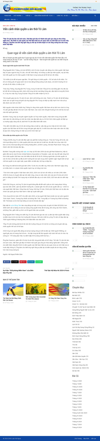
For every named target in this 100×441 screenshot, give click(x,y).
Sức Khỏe (75, 339)
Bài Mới (74, 295)
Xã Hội (74, 371)
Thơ (73, 345)
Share (7, 261)
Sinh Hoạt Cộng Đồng (79, 336)
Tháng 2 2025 (77, 404)
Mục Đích (86, 438)
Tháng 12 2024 (77, 410)
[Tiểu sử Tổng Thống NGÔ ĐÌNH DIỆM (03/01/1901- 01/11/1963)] (77, 39)
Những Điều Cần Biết (79, 333)
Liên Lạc (93, 438)
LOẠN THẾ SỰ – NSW (89, 159)
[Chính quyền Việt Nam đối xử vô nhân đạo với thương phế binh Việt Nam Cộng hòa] (77, 251)
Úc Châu (75, 350)
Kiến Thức (75, 321)
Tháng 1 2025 (76, 407)
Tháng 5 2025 (77, 395)
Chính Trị (12, 25)
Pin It (23, 261)
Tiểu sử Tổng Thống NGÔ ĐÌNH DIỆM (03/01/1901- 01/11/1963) (90, 40)
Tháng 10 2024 (77, 416)
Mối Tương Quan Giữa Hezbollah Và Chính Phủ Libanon (36, 298)
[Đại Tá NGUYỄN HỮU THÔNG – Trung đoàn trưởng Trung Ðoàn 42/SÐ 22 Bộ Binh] (77, 228)
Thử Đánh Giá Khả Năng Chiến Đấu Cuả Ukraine (12, 299)
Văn (73, 353)
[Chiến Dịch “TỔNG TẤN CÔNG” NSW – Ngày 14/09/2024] (77, 177)
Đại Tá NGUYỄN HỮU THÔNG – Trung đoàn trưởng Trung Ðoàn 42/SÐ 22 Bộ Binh (89, 230)
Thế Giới (75, 342)
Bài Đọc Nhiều (78, 25)
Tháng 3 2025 (77, 401)
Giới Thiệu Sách (77, 316)
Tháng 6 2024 (77, 427)
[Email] (96, 1)
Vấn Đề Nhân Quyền (81, 246)
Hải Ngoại (75, 318)
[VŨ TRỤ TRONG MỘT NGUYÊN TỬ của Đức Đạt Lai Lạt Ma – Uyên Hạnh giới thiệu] (77, 187)
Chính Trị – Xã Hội (62, 15)
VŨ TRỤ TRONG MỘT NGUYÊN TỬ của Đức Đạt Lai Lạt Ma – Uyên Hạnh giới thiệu (90, 189)
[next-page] (76, 217)
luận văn (26, 151)
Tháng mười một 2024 (79, 413)
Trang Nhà (7, 15)
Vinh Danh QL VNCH (81, 224)
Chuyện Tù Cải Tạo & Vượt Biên (82, 307)
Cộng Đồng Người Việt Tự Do (43, 15)
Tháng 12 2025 (77, 387)
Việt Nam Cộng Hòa (78, 365)
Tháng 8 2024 (77, 421)
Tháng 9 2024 (77, 419)
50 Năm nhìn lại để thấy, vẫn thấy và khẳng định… (90, 31)
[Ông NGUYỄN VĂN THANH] (77, 168)
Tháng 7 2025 (77, 392)
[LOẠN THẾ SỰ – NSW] (77, 159)
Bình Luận (6, 25)
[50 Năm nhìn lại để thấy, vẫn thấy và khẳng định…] (77, 30)
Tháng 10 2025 (77, 389)
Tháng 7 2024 (77, 424)
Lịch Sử (74, 324)
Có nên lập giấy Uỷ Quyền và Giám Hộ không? (88, 209)
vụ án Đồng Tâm (15, 205)
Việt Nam (75, 362)
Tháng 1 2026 (76, 384)
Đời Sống (75, 15)
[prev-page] (73, 217)
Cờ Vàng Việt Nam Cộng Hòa (57, 298)
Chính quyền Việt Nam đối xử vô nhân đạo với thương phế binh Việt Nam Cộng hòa (89, 253)
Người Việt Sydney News (83, 203)
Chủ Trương (17, 15)
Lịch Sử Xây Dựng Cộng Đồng (82, 327)
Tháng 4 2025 (77, 398)
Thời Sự (27, 15)
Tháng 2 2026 (77, 381)
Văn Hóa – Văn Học (10, 19)
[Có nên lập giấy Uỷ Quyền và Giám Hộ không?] (77, 207)
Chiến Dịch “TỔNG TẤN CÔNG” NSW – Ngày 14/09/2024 (89, 178)
